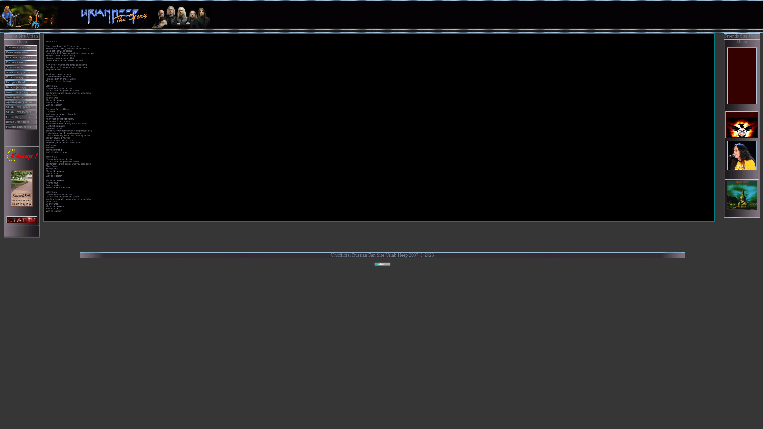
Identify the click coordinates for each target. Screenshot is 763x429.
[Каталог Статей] (21, 219)
